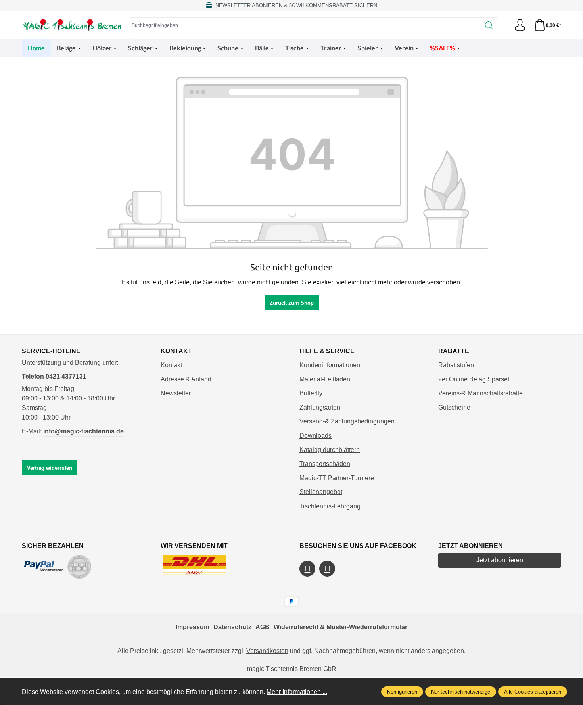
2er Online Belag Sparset (473, 379)
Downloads (315, 435)
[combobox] (305, 25)
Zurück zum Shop (292, 303)
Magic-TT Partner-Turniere (336, 478)
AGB (262, 627)
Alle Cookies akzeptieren (532, 692)
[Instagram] (327, 569)
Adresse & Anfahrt (186, 379)
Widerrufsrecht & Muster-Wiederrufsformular (340, 627)
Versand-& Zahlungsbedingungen (347, 421)
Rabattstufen (456, 365)
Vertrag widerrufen (49, 468)
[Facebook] (307, 569)
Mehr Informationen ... (297, 691)
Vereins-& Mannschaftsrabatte (480, 393)
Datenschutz (232, 627)
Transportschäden (324, 463)
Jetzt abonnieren (499, 560)
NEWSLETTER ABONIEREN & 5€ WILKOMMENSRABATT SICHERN (294, 5)
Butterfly (310, 393)
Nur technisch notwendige (460, 692)
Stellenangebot (320, 492)
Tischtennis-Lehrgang (330, 506)
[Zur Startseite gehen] (71, 25)
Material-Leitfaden (324, 379)
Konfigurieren (402, 692)
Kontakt (171, 365)
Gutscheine (454, 407)
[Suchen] (489, 25)
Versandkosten (267, 651)
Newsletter (176, 393)
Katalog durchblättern (329, 449)
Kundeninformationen (329, 365)
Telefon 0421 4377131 (54, 376)
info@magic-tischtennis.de (83, 431)
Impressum (192, 627)
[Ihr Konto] (520, 25)
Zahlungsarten (319, 407)
